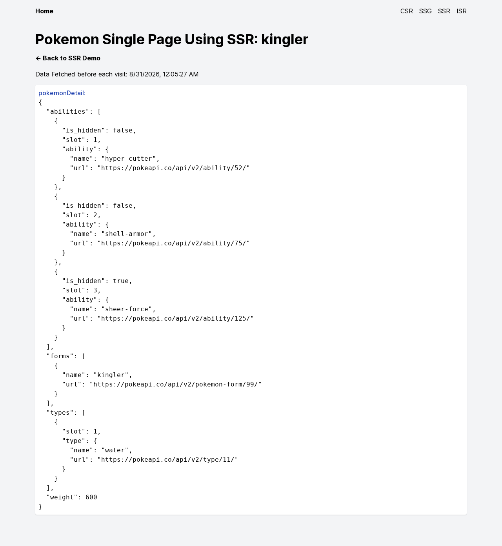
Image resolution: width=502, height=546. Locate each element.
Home (44, 11)
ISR (462, 11)
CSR (406, 11)
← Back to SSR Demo (67, 58)
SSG (425, 11)
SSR (444, 11)
